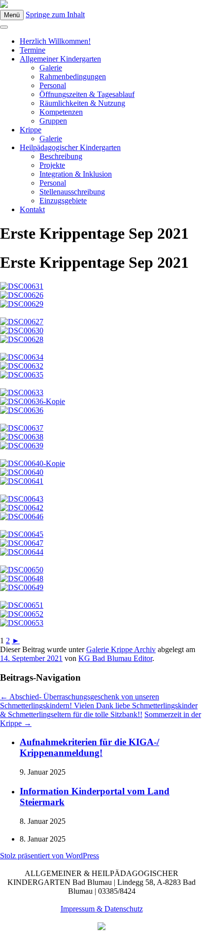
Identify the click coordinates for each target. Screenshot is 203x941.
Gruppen (53, 121)
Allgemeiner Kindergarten (60, 59)
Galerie (50, 67)
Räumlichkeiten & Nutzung (82, 103)
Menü (12, 15)
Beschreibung (60, 156)
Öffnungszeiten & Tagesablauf (87, 94)
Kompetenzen (61, 112)
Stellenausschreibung (72, 192)
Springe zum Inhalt (55, 14)
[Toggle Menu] (4, 27)
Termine (32, 50)
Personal (52, 85)
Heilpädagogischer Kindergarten (70, 147)
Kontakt (32, 209)
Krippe (30, 129)
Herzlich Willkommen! (55, 41)
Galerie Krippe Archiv (121, 649)
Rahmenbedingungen (72, 76)
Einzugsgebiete (63, 200)
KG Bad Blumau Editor (115, 658)
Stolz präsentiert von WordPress (49, 855)
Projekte (52, 165)
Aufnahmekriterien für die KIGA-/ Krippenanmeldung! (89, 747)
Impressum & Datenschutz (102, 909)
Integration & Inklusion (75, 174)
